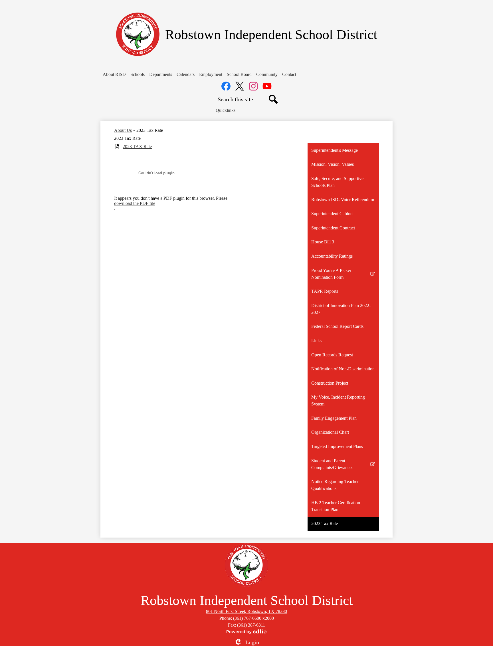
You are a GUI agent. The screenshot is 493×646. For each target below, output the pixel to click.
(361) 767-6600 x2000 (253, 618)
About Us (123, 130)
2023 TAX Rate (137, 146)
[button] (114, 74)
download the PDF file (134, 203)
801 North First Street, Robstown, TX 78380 (246, 611)
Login (246, 642)
